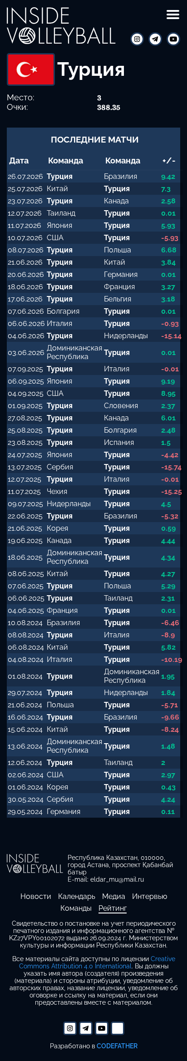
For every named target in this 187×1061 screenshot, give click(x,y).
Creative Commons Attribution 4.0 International (97, 962)
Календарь (76, 896)
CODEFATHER (117, 1046)
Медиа (113, 896)
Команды (76, 908)
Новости (35, 896)
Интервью (149, 896)
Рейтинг (112, 908)
